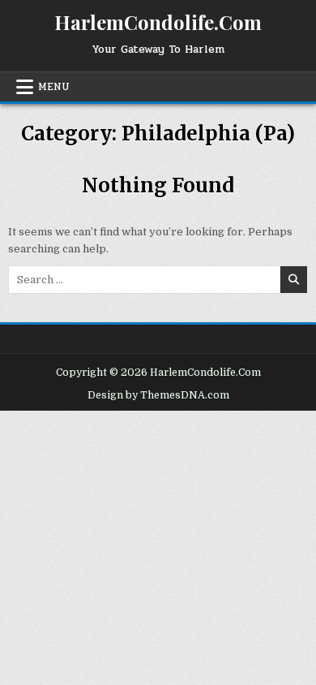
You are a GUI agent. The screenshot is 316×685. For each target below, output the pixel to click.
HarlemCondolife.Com (158, 22)
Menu (54, 87)
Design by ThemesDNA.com (158, 395)
